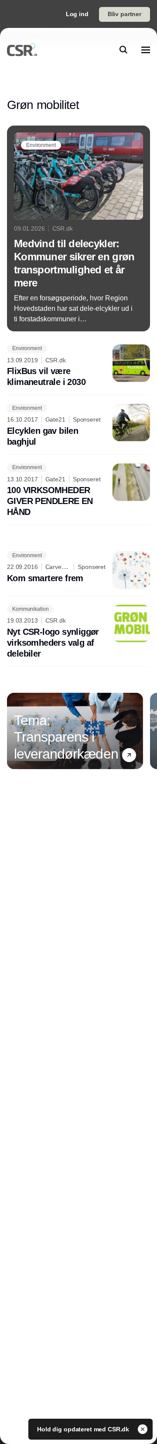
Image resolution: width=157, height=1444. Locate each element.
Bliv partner (124, 13)
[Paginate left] (13, 730)
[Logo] (22, 49)
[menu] (145, 50)
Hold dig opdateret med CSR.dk (84, 1429)
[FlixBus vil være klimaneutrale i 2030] (78, 366)
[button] (129, 755)
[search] (123, 50)
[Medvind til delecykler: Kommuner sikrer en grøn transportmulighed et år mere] (78, 228)
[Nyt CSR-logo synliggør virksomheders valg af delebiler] (78, 632)
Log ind (77, 13)
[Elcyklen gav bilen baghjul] (78, 425)
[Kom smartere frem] (78, 570)
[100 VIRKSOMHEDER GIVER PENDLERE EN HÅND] (78, 490)
